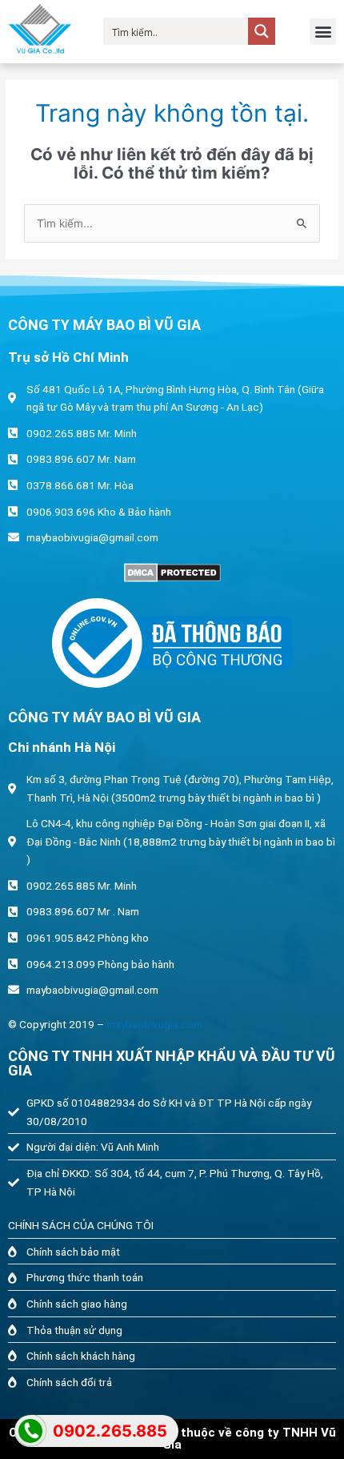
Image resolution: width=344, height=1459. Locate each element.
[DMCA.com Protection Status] (172, 572)
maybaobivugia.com (154, 1024)
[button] (323, 31)
